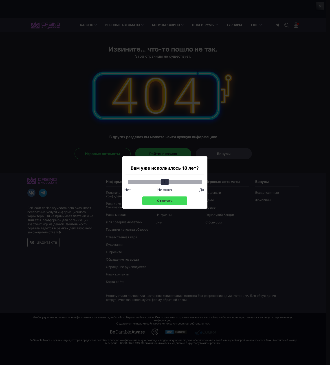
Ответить (164, 201)
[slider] (165, 182)
